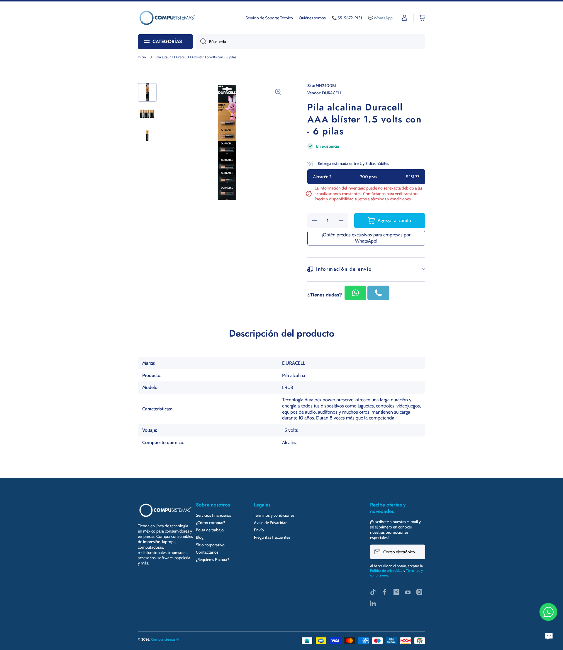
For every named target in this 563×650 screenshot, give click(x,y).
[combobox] (310, 41)
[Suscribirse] (418, 552)
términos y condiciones (391, 199)
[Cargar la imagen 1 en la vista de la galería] (147, 92)
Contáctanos (207, 552)
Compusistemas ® (165, 639)
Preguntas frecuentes (272, 537)
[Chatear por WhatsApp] (548, 612)
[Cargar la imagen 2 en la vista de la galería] (147, 114)
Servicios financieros (213, 515)
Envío (259, 530)
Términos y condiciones (274, 515)
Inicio (142, 57)
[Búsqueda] (201, 41)
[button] (422, 18)
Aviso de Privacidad (271, 522)
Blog (200, 537)
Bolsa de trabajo (210, 530)
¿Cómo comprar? (210, 522)
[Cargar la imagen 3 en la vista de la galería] (147, 135)
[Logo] (167, 18)
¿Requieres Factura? (212, 559)
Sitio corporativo (210, 544)
